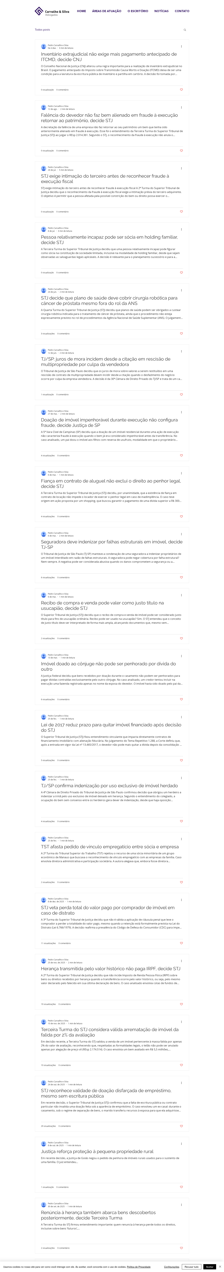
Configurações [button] (171, 1266)
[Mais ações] (182, 46)
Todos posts (42, 29)
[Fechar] (220, 1266)
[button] (184, 30)
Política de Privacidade (139, 1266)
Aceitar (209, 1266)
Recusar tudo (192, 1266)
